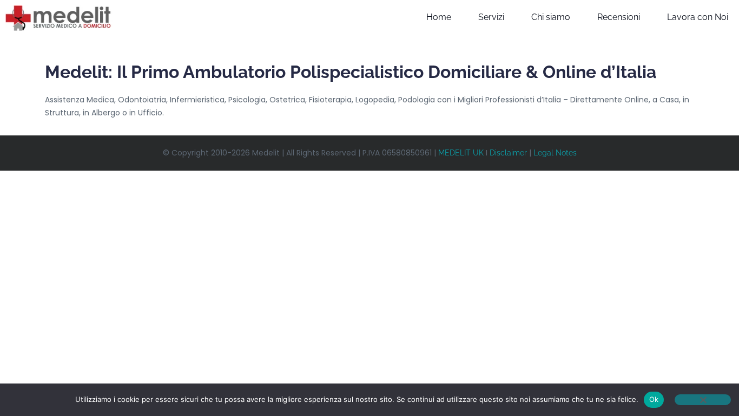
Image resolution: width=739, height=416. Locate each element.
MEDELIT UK (461, 152)
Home (438, 17)
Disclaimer (508, 152)
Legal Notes (555, 152)
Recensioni (618, 17)
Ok (654, 399)
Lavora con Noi (697, 17)
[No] (703, 399)
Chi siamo (550, 17)
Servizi (491, 17)
